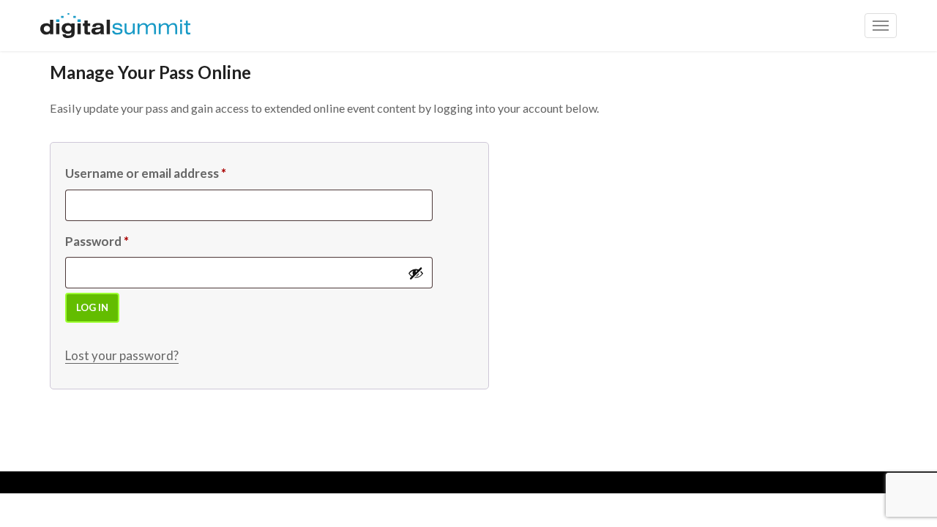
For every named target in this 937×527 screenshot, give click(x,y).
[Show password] (416, 273)
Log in (92, 307)
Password (97, 241)
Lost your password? (122, 355)
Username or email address (145, 173)
